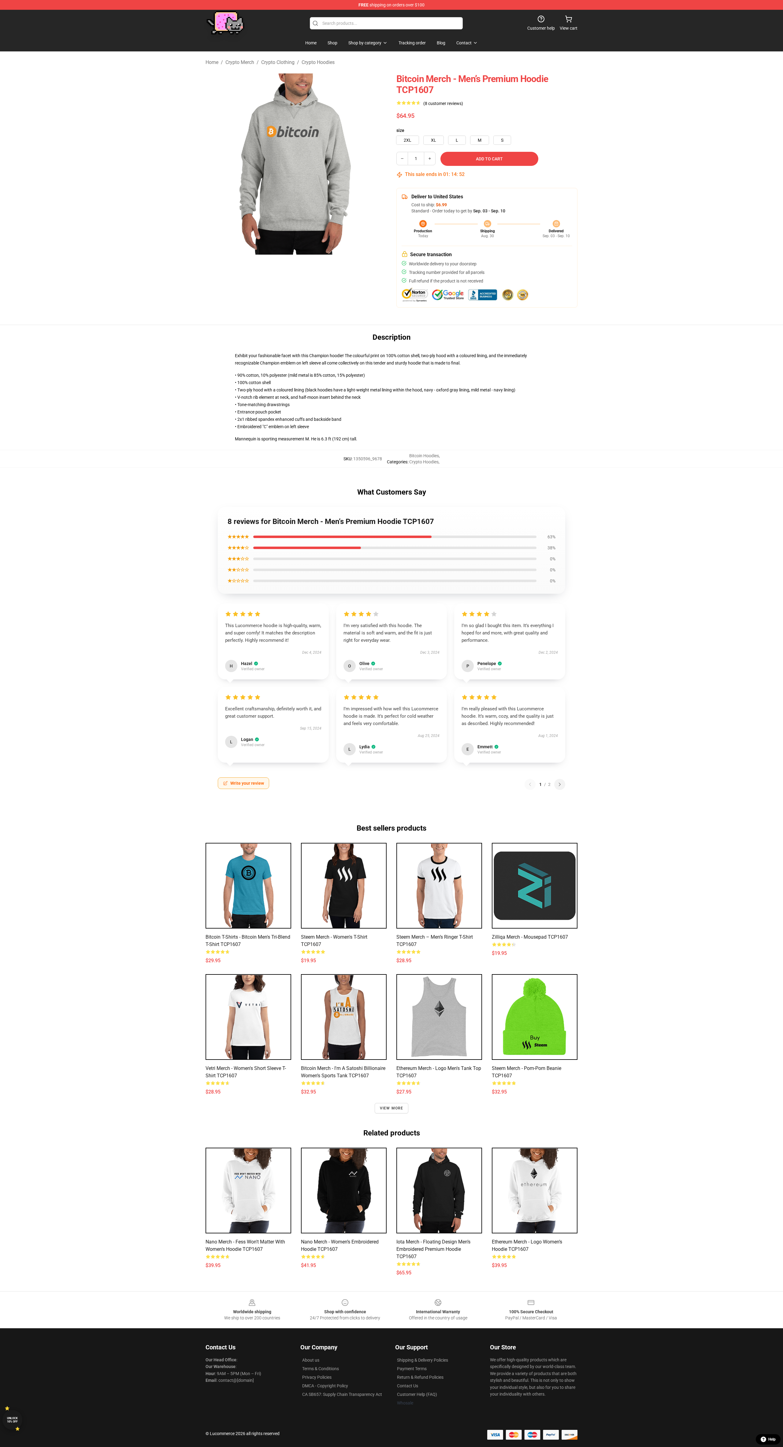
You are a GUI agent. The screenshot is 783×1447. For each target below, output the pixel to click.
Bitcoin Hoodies (424, 455)
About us (310, 1360)
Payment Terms (412, 1368)
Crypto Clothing (278, 62)
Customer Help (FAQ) (417, 1394)
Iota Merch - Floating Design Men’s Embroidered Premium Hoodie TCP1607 (433, 1249)
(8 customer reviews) (443, 103)
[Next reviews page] (559, 784)
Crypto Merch (239, 62)
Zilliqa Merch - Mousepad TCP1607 (530, 937)
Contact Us (407, 1385)
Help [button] (772, 1439)
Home (212, 62)
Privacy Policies (317, 1377)
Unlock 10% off (12, 1420)
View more (391, 1108)
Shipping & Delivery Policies (422, 1360)
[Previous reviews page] (530, 784)
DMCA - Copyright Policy (325, 1385)
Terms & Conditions (320, 1368)
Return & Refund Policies (420, 1377)
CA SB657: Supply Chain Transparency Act (342, 1394)
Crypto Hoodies (318, 62)
